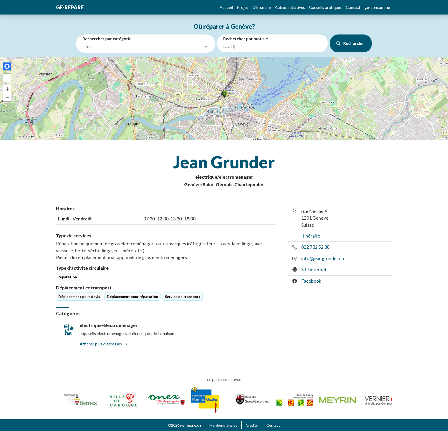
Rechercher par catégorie (106, 38)
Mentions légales (223, 425)
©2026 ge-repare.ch (184, 425)
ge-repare (70, 7)
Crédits (252, 425)
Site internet (314, 269)
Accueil (226, 7)
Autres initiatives (290, 7)
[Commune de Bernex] (74, 399)
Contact (353, 7)
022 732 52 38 (315, 247)
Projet (242, 7)
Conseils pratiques (325, 7)
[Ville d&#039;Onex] (159, 399)
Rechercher (353, 43)
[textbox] (141, 46)
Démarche (261, 7)
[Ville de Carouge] (117, 399)
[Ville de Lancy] (288, 399)
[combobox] (146, 47)
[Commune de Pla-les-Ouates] (198, 399)
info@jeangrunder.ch (322, 258)
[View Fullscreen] (7, 78)
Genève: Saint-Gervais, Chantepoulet (224, 184)
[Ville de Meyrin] (330, 399)
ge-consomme (377, 7)
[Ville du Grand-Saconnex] (245, 399)
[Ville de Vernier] (373, 399)
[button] (224, 94)
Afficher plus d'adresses (101, 343)
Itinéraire (310, 236)
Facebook (311, 281)
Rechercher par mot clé (245, 38)
